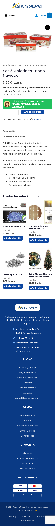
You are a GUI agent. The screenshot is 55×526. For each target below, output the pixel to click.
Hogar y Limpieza (27, 372)
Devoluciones (27, 435)
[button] (47, 27)
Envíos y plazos (27, 430)
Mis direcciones (27, 468)
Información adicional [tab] (14, 136)
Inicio (5, 65)
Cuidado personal (27, 387)
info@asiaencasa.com (27, 342)
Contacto (27, 420)
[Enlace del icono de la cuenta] (36, 15)
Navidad (13, 65)
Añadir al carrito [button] (12, 238)
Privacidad (27, 516)
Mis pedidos (27, 463)
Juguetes (27, 393)
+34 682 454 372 (24, 337)
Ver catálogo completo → (27, 398)
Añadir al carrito (32, 112)
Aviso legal (12, 516)
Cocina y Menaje (27, 367)
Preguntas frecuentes (27, 425)
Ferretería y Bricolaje (27, 377)
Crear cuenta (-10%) (27, 458)
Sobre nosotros (27, 415)
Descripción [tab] (9, 131)
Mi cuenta (27, 453)
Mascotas (27, 382)
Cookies (41, 516)
